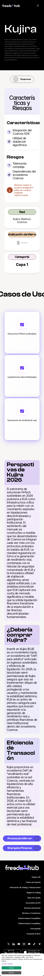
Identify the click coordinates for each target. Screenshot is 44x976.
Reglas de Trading (33, 893)
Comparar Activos (33, 934)
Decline (11, 973)
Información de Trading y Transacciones (25, 887)
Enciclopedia (35, 929)
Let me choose (7, 964)
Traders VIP (36, 877)
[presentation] (37, 5)
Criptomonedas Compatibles (29, 918)
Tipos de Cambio (33, 898)
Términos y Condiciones (31, 913)
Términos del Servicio (32, 908)
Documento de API (33, 903)
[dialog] (22, 964)
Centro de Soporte (33, 882)
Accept (11, 968)
